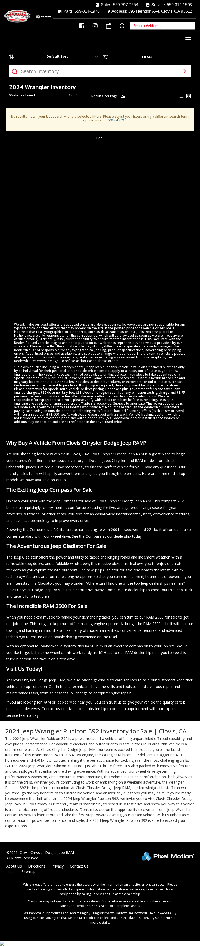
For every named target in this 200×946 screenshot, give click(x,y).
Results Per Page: (105, 96)
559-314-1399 (114, 120)
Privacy (58, 866)
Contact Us (79, 866)
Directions (36, 866)
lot (65, 479)
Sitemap (28, 871)
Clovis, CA (78, 453)
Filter (147, 57)
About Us (14, 866)
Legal (10, 871)
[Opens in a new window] (82, 26)
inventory (75, 460)
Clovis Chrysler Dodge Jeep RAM (124, 500)
